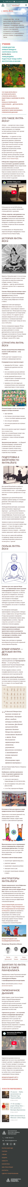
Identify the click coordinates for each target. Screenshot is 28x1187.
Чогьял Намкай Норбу (12, 158)
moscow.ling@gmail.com (11, 1140)
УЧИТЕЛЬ (4, 1151)
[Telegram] (7, 1144)
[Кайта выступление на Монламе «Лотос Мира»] (5, 1118)
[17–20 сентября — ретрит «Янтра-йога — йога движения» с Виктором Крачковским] (5, 1106)
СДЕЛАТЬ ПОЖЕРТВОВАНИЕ (10, 1173)
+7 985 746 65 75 (9, 1137)
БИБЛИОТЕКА (6, 1164)
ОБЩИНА (4, 1157)
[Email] (14, 1144)
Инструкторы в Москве (11, 61)
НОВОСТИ (5, 1160)
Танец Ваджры (8, 56)
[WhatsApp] (11, 1144)
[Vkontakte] (4, 1144)
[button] (26, 5)
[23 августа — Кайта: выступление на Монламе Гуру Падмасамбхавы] (5, 1094)
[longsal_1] (3, 5)
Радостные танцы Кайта (12, 59)
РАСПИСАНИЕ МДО (7, 1148)
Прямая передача (9, 49)
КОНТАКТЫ (5, 1170)
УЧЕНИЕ (4, 1154)
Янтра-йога (6, 54)
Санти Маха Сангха (10, 52)
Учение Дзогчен (8, 47)
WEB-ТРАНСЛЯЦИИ (7, 1167)
